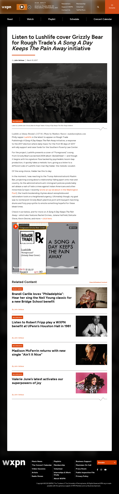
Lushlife (27, 137)
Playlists (57, 461)
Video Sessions (38, 469)
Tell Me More (80, 10)
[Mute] (29, 7)
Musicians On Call (83, 465)
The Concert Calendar (42, 465)
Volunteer (80, 7)
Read (9, 19)
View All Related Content (98, 282)
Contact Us (66, 10)
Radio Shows (37, 476)
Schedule (74, 19)
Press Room (81, 469)
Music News (37, 461)
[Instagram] (101, 469)
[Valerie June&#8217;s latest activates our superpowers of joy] (91, 382)
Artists (35, 472)
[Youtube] (105, 469)
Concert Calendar (103, 19)
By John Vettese (18, 309)
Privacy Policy (82, 476)
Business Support (83, 461)
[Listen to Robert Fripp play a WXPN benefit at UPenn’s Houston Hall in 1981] (91, 326)
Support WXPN (67, 7)
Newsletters (66, 4)
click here (47, 218)
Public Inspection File (85, 472)
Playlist (51, 19)
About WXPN (59, 478)
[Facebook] (97, 469)
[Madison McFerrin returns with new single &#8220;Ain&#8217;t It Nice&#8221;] (91, 354)
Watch (30, 19)
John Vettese (19, 60)
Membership (81, 4)
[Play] (22, 7)
